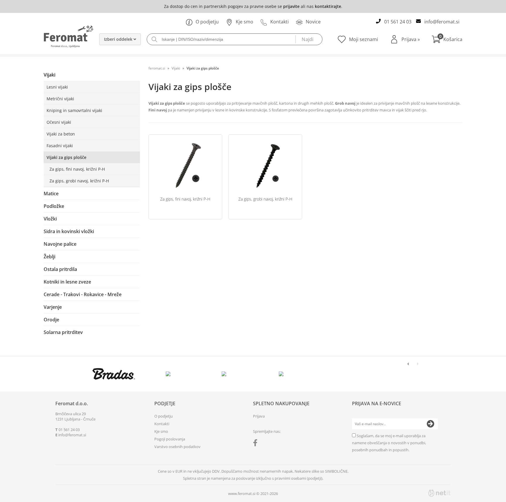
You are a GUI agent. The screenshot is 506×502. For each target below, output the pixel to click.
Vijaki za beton (61, 134)
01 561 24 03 (397, 21)
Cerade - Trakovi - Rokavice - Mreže (83, 294)
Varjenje (53, 307)
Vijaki (49, 75)
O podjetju (207, 21)
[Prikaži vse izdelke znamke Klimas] (281, 374)
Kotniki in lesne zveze (67, 282)
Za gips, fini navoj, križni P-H (77, 169)
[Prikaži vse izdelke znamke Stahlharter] (225, 374)
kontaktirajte (328, 6)
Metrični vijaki (60, 98)
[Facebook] (256, 444)
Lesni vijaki (57, 87)
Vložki (50, 219)
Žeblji (49, 256)
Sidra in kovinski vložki (69, 231)
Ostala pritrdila (60, 269)
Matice (51, 193)
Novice (313, 21)
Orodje (51, 319)
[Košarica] (447, 39)
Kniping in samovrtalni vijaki (74, 110)
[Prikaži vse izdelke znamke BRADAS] (114, 374)
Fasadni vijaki (60, 145)
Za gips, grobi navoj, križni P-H (79, 181)
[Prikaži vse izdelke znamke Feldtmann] (169, 374)
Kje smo (244, 21)
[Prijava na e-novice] (430, 424)
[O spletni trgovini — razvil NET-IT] (439, 493)
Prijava (410, 39)
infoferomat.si (441, 21)
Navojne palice (60, 244)
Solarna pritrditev (63, 332)
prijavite (291, 6)
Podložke (54, 206)
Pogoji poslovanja (169, 439)
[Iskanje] (308, 39)
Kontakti (279, 21)
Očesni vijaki (59, 122)
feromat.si (156, 68)
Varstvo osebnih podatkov (177, 446)
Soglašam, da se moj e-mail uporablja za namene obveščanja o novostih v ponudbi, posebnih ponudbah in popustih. (389, 442)
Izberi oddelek (119, 39)
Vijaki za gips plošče (66, 157)
